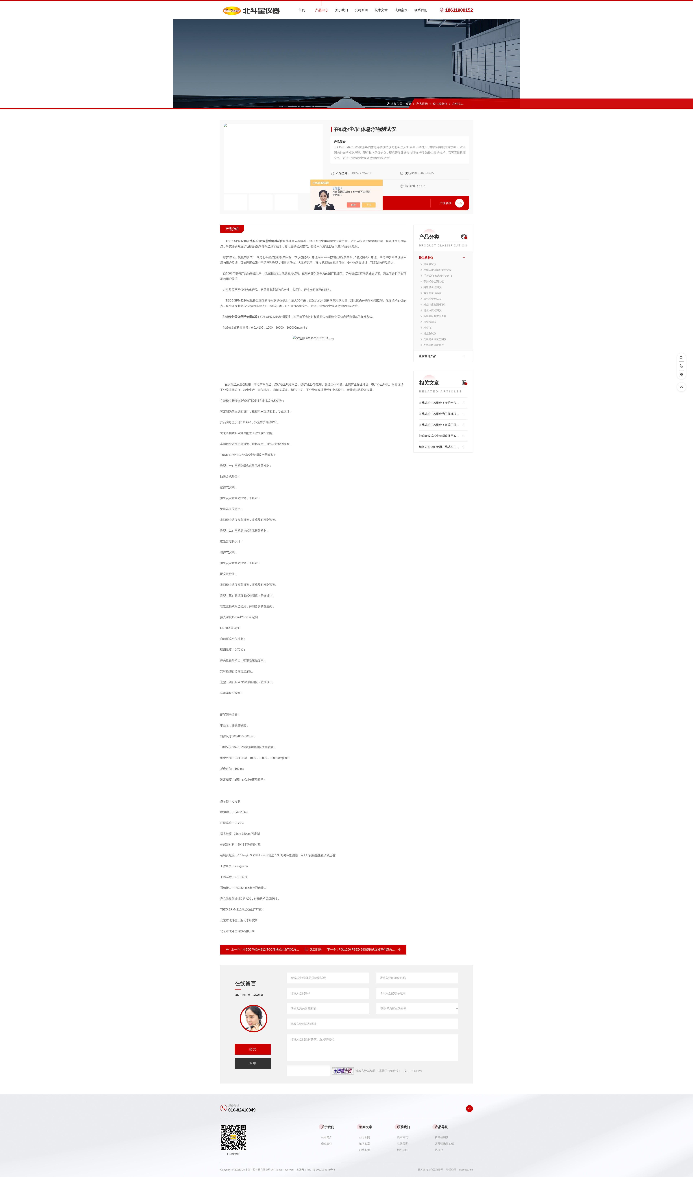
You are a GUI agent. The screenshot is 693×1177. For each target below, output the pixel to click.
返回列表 (316, 949)
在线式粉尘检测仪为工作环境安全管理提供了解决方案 (443, 413)
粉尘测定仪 (430, 264)
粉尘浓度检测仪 (432, 310)
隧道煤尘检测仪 (432, 287)
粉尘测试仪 (430, 333)
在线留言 (402, 1143)
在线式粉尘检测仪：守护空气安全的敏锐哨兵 (443, 402)
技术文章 (381, 10)
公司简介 (326, 1137)
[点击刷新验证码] (343, 1071)
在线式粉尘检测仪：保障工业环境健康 (443, 424)
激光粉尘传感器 (432, 293)
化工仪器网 (438, 1169)
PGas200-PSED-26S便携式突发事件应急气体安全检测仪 (375, 949)
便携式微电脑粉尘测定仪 (437, 269)
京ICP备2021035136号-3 (321, 1169)
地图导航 (402, 1149)
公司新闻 (361, 10)
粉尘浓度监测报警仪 (435, 304)
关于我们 (341, 10)
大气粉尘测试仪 (432, 298)
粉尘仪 (427, 327)
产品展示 (422, 103)
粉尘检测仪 (440, 103)
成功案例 (401, 10)
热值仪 (439, 1149)
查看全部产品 (427, 356)
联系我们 (420, 10)
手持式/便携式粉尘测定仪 (438, 275)
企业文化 (326, 1143)
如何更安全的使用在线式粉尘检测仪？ (443, 446)
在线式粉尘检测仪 (463, 103)
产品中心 (321, 10)
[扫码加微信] (681, 374)
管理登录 (451, 1169)
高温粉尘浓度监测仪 (435, 339)
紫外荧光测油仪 (444, 1143)
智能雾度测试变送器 (435, 316)
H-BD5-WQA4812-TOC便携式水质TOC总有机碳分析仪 (278, 949)
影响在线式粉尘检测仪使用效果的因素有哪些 (443, 435)
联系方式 (402, 1137)
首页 (301, 10)
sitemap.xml (466, 1169)
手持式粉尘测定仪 (434, 281)
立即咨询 (446, 203)
